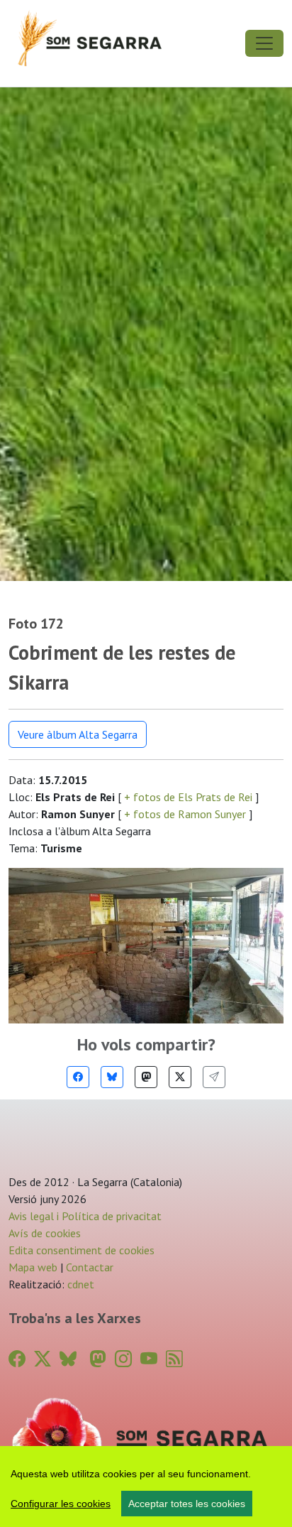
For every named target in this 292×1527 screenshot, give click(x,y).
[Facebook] (78, 1077)
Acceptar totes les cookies (186, 1503)
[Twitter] (180, 1077)
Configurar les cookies (61, 1503)
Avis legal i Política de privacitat (85, 1216)
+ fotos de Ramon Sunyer (185, 814)
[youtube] (148, 1359)
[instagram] (123, 1359)
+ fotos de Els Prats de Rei (188, 797)
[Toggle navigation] (264, 43)
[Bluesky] (112, 1077)
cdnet (79, 1284)
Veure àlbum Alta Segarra (77, 734)
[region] (146, 1486)
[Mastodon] (146, 1077)
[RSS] (174, 1359)
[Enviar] (214, 1077)
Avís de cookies (45, 1233)
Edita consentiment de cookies (82, 1250)
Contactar (89, 1267)
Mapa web (33, 1267)
